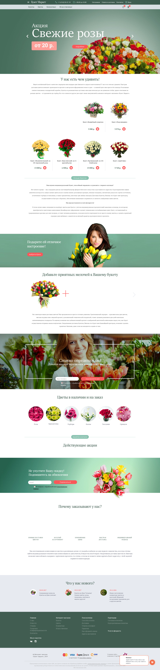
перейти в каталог (80, 437)
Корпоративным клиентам (118, 623)
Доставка (85, 623)
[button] (97, 129)
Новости (33, 623)
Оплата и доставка (108, 2)
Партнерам (112, 618)
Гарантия (85, 628)
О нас (32, 620)
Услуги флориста (114, 631)
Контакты (119, 2)
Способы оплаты (88, 620)
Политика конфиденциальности (38, 629)
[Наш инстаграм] (36, 641)
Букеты (31, 7)
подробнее (80, 46)
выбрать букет (35, 254)
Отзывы (33, 626)
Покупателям (87, 618)
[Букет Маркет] (38, 3)
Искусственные (66, 7)
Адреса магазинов (89, 634)
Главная (33, 618)
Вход (129, 2)
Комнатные (51, 7)
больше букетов (80, 178)
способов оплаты (85, 658)
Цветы (40, 7)
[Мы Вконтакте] (31, 641)
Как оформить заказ (89, 631)
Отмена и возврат (88, 626)
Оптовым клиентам (115, 620)
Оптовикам (96, 2)
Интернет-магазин (63, 618)
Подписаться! (65, 482)
